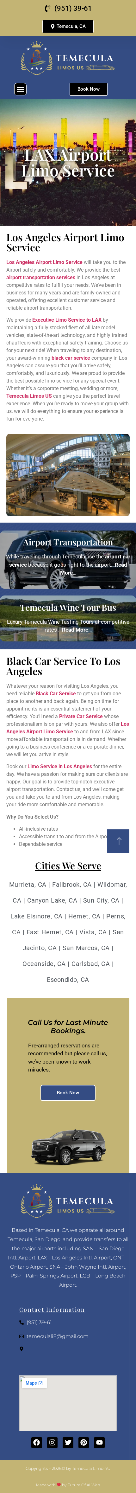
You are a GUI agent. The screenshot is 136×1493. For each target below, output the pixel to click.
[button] (20, 89)
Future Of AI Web (83, 1485)
